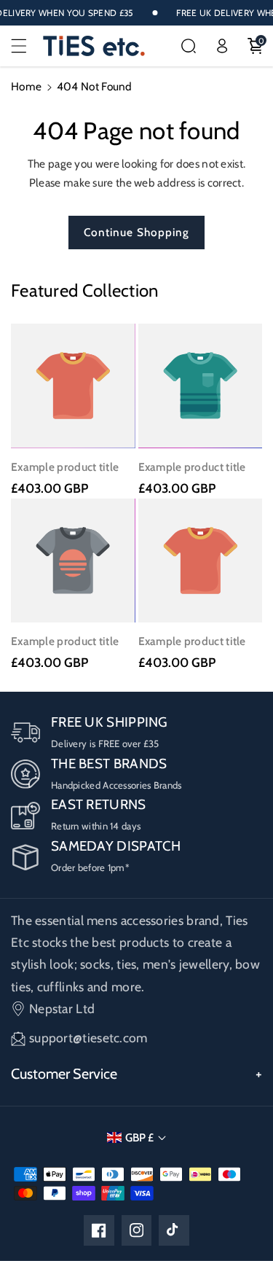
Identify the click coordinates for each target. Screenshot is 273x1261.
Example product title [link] (65, 467)
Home (26, 86)
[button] (27, 46)
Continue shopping (137, 232)
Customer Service (64, 1073)
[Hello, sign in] (222, 46)
